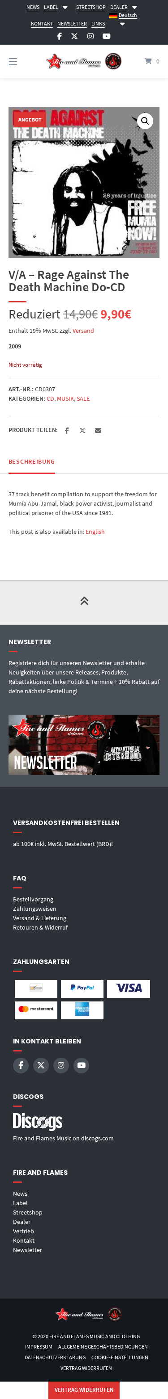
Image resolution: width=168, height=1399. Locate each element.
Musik (65, 398)
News (20, 1194)
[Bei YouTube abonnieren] (107, 36)
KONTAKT (42, 23)
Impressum (38, 1346)
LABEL (51, 7)
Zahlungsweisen (34, 909)
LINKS (98, 23)
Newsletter (27, 1250)
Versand (83, 331)
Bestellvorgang (33, 899)
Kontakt (23, 1240)
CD (50, 398)
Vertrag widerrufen (86, 1368)
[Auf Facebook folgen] (59, 36)
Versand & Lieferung (39, 918)
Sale (83, 398)
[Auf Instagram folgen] (90, 36)
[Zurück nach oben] (84, 602)
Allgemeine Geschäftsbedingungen (103, 1346)
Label (20, 1203)
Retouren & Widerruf (40, 927)
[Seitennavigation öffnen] (24, 61)
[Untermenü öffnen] (65, 6)
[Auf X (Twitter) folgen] (74, 36)
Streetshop (28, 1212)
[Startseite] (84, 61)
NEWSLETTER (72, 23)
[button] (145, 121)
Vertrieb (23, 1231)
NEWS (32, 7)
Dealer (21, 1222)
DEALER (119, 7)
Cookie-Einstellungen (119, 1357)
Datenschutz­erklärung (55, 1357)
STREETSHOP (91, 7)
